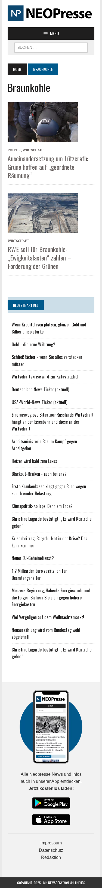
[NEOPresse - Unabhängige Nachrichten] (51, 13)
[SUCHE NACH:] (51, 47)
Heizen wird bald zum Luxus (34, 461)
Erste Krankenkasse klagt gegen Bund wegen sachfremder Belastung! (49, 490)
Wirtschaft (33, 150)
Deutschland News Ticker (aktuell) (40, 389)
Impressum (51, 843)
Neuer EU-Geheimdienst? (33, 558)
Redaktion (51, 857)
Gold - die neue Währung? (33, 344)
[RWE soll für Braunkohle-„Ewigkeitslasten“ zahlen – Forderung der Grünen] (43, 212)
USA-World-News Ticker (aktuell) (39, 402)
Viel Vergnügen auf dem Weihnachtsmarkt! (48, 617)
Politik (14, 150)
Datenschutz (51, 850)
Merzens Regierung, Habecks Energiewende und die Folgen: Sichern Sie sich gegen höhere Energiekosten (51, 597)
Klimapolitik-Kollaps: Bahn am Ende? (42, 506)
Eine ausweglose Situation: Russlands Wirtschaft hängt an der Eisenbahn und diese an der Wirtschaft (53, 421)
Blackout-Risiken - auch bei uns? (39, 474)
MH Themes (77, 882)
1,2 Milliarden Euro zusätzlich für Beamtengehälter (39, 574)
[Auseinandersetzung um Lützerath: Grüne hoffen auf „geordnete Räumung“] (43, 122)
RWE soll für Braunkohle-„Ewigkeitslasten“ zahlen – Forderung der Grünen (39, 257)
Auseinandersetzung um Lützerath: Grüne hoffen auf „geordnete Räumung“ (48, 166)
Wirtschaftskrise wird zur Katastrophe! (45, 376)
